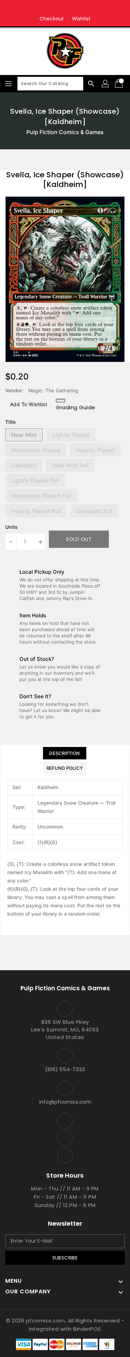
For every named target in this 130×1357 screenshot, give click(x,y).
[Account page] (106, 84)
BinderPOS (87, 1328)
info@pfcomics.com (65, 1101)
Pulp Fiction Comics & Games (65, 132)
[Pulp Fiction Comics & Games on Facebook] (51, 8)
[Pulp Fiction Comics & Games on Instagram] (65, 8)
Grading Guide (75, 407)
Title (10, 422)
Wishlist (81, 18)
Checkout (52, 18)
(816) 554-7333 (65, 1069)
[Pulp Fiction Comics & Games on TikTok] (78, 8)
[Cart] (120, 84)
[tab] (64, 753)
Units (11, 527)
